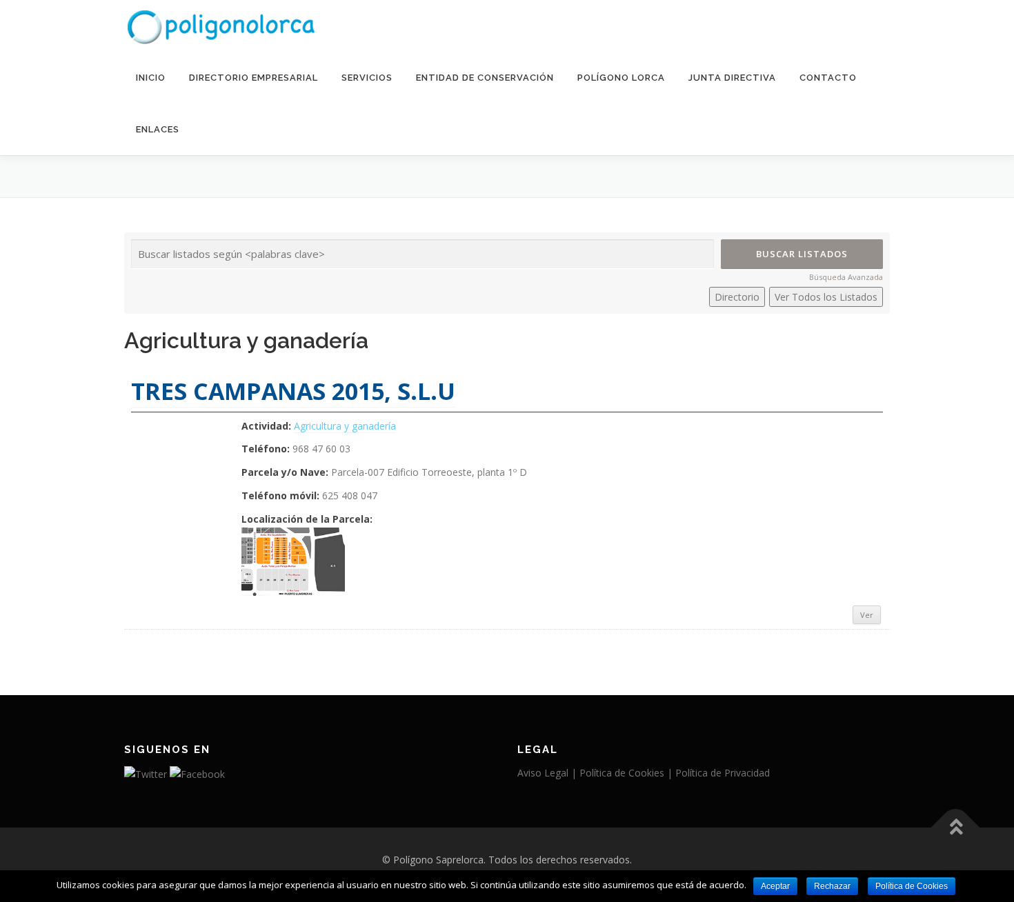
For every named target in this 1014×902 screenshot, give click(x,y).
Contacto (828, 77)
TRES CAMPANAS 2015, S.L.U (293, 391)
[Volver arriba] (955, 827)
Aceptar (775, 886)
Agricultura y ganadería (345, 425)
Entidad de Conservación (485, 77)
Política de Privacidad (722, 772)
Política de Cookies (911, 886)
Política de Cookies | (627, 772)
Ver (866, 615)
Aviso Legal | (548, 772)
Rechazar (832, 886)
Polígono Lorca (621, 77)
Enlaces (157, 129)
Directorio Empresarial (253, 77)
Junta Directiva (732, 77)
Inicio (151, 77)
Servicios (366, 77)
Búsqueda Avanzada (846, 277)
